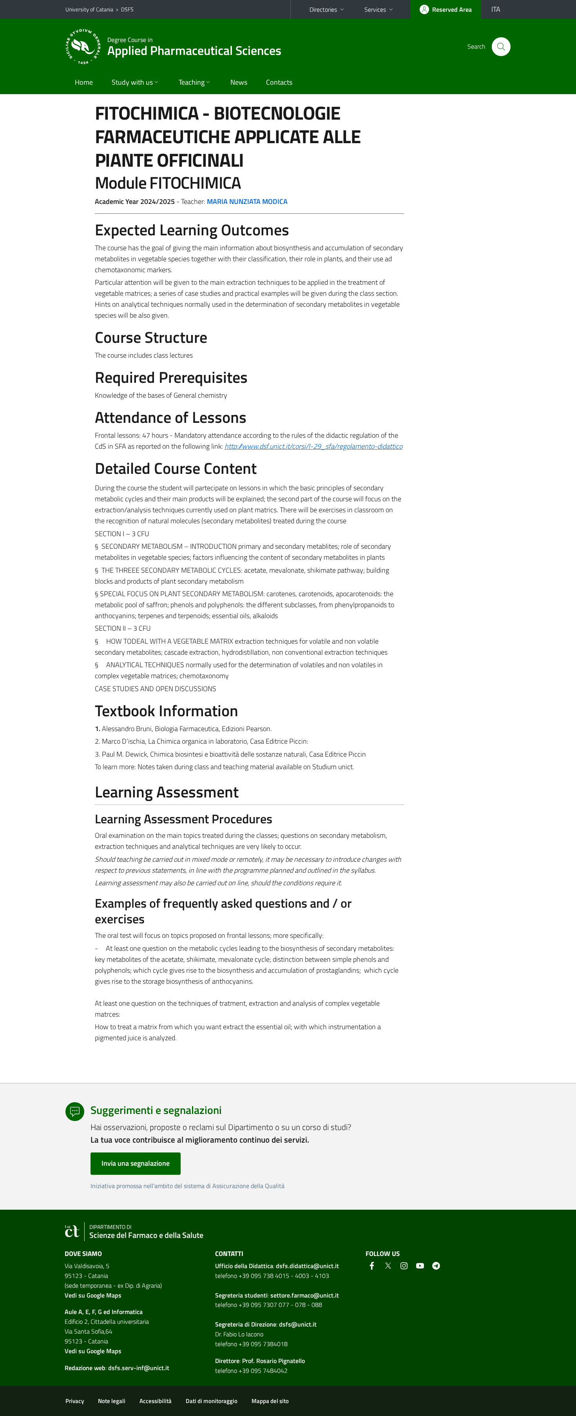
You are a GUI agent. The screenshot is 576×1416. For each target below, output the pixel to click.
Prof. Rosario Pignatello (273, 1360)
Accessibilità (155, 1400)
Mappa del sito (270, 1400)
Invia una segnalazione (135, 1163)
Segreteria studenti (241, 1295)
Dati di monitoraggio (211, 1400)
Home (84, 82)
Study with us (132, 82)
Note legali (111, 1400)
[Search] (501, 46)
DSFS (127, 9)
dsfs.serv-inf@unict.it (138, 1367)
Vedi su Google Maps (93, 1295)
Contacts (279, 82)
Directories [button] (323, 9)
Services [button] (375, 9)
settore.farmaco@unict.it (304, 1295)
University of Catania (89, 9)
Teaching (192, 82)
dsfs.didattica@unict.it (307, 1265)
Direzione (263, 1324)
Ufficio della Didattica (244, 1265)
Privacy (74, 1400)
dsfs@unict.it (298, 1324)
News (238, 82)
